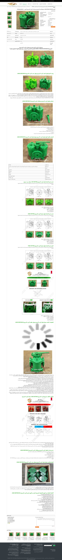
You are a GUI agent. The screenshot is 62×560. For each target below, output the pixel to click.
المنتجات (10, 6)
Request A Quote (38, 0)
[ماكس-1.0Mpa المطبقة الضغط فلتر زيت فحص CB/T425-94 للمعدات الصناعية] (17, 534)
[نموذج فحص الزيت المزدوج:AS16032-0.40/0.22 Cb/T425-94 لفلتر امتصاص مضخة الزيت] (37, 534)
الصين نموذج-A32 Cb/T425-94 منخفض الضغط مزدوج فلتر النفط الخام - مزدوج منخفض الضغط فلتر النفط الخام (45, 539)
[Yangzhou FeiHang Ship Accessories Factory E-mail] (9, 523)
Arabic (34, 0)
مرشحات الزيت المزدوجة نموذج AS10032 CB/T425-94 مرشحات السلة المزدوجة (24, 538)
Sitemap (54, 549)
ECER (34, 559)
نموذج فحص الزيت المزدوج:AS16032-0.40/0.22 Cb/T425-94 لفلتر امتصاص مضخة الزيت (38, 539)
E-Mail (51, 549)
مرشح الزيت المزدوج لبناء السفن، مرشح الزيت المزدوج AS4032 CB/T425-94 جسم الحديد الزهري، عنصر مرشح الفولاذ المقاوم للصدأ (31, 539)
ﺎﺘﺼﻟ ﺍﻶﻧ (54, 26)
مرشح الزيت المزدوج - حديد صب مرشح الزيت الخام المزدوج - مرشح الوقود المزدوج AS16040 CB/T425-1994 (25, 553)
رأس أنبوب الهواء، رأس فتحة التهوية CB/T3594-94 (14, 544)
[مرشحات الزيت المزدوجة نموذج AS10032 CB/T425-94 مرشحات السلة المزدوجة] (24, 534)
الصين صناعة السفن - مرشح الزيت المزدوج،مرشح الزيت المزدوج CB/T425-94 (40, 558)
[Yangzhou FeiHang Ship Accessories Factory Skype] (8, 523)
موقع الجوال (53, 550)
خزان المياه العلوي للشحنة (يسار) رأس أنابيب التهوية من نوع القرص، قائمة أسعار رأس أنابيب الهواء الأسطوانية (13, 552)
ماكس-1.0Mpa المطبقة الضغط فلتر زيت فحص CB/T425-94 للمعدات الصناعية (17, 538)
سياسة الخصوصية (52, 558)
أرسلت (54, 545)
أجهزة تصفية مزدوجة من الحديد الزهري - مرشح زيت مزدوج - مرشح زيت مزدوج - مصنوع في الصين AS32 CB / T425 (10, 539)
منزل (7, 6)
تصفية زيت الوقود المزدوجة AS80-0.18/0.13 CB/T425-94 (26, 548)
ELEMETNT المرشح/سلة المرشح (38, 551)
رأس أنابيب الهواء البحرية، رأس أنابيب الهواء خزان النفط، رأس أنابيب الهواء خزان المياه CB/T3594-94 (13, 555)
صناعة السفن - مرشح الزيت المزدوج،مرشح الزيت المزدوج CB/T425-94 (21, 6)
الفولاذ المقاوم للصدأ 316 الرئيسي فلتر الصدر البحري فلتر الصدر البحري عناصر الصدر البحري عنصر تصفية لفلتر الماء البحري (38, 549)
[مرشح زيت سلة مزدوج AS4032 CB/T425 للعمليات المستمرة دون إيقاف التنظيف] (51, 534)
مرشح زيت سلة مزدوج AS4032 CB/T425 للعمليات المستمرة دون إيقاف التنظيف (52, 538)
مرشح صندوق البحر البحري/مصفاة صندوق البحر (38, 544)
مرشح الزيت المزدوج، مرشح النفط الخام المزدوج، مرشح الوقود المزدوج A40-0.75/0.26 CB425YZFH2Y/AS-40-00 (26, 550)
